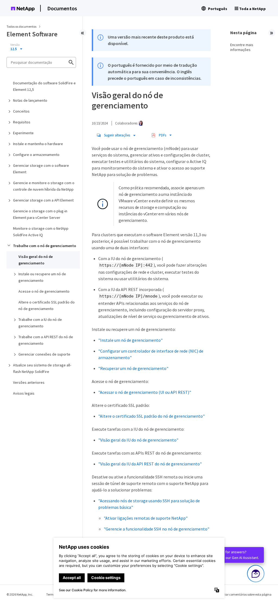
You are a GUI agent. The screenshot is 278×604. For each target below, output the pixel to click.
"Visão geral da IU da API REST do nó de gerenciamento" (150, 463)
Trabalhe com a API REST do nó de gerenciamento (45, 340)
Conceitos (21, 111)
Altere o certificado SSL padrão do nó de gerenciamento (46, 305)
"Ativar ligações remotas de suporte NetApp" (146, 518)
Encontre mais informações (241, 47)
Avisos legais (23, 393)
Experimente (23, 132)
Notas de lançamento (30, 100)
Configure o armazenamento (36, 154)
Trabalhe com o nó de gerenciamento (44, 245)
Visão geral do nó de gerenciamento (35, 260)
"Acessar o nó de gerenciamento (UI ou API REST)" (144, 392)
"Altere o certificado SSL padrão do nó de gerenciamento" (151, 416)
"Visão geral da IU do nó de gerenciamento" (138, 440)
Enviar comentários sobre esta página (245, 594)
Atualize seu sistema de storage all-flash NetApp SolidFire (42, 368)
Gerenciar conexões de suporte (44, 354)
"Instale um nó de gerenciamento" (130, 340)
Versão (15, 44)
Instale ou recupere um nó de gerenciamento (42, 277)
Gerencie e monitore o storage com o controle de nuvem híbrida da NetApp (43, 186)
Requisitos (21, 122)
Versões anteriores (29, 382)
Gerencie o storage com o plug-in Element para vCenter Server (40, 214)
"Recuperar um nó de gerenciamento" (133, 368)
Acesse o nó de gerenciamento (44, 291)
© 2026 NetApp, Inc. (20, 594)
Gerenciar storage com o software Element (41, 168)
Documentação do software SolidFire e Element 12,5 (44, 86)
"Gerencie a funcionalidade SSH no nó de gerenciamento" (156, 529)
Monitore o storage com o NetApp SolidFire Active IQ (40, 231)
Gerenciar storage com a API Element (43, 200)
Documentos (62, 8)
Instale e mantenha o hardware (38, 143)
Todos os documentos (21, 26)
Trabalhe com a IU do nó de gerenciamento (40, 322)
